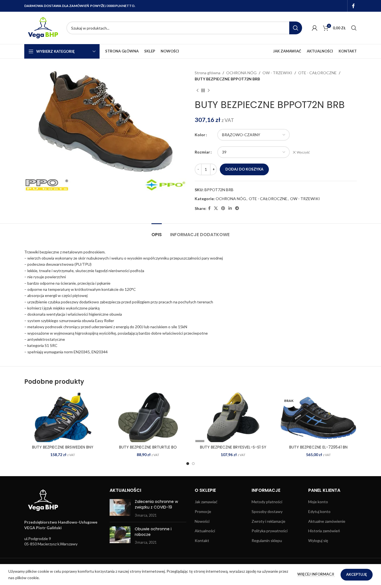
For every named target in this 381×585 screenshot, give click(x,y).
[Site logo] (42, 27)
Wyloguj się (318, 540)
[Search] (354, 27)
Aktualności (205, 530)
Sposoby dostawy (267, 511)
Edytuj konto (319, 511)
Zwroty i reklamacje (268, 521)
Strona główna (207, 72)
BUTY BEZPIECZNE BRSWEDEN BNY (62, 447)
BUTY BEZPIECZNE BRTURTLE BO (148, 447)
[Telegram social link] (237, 208)
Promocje (203, 511)
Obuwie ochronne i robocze (153, 531)
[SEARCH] (295, 27)
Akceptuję (356, 574)
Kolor (200, 134)
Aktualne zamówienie (326, 521)
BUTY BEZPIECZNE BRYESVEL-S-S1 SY (233, 447)
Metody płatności (267, 501)
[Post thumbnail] (120, 508)
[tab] (156, 231)
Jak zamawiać (206, 501)
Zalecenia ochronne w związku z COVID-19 (156, 504)
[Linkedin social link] (230, 208)
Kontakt (202, 540)
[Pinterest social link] (223, 208)
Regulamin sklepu (267, 540)
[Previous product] (197, 90)
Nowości (202, 521)
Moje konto (318, 501)
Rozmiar (202, 152)
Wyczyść (303, 152)
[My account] (314, 27)
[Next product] (208, 90)
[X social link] (216, 208)
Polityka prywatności (270, 530)
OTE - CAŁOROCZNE (317, 72)
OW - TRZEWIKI (277, 72)
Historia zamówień (324, 530)
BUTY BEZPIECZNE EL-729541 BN (318, 447)
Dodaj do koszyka (244, 169)
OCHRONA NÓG (241, 72)
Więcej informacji (316, 574)
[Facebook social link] (353, 6)
